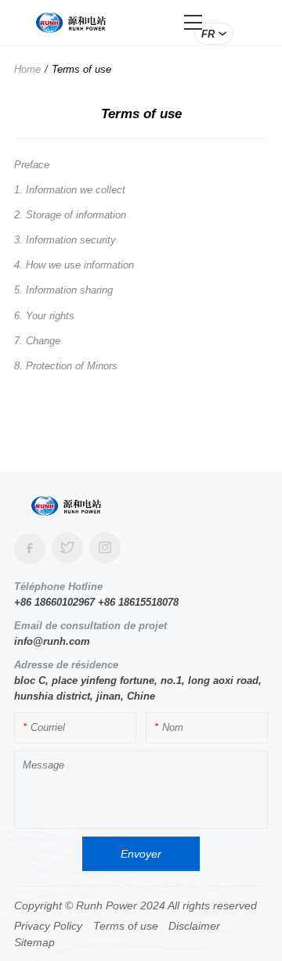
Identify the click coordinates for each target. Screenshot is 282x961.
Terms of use (81, 69)
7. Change (37, 341)
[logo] (71, 22)
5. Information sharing (63, 290)
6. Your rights (44, 316)
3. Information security (65, 240)
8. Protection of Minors (66, 366)
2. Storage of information (70, 215)
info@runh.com (52, 641)
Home (27, 69)
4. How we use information (74, 265)
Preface (31, 165)
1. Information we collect (69, 190)
